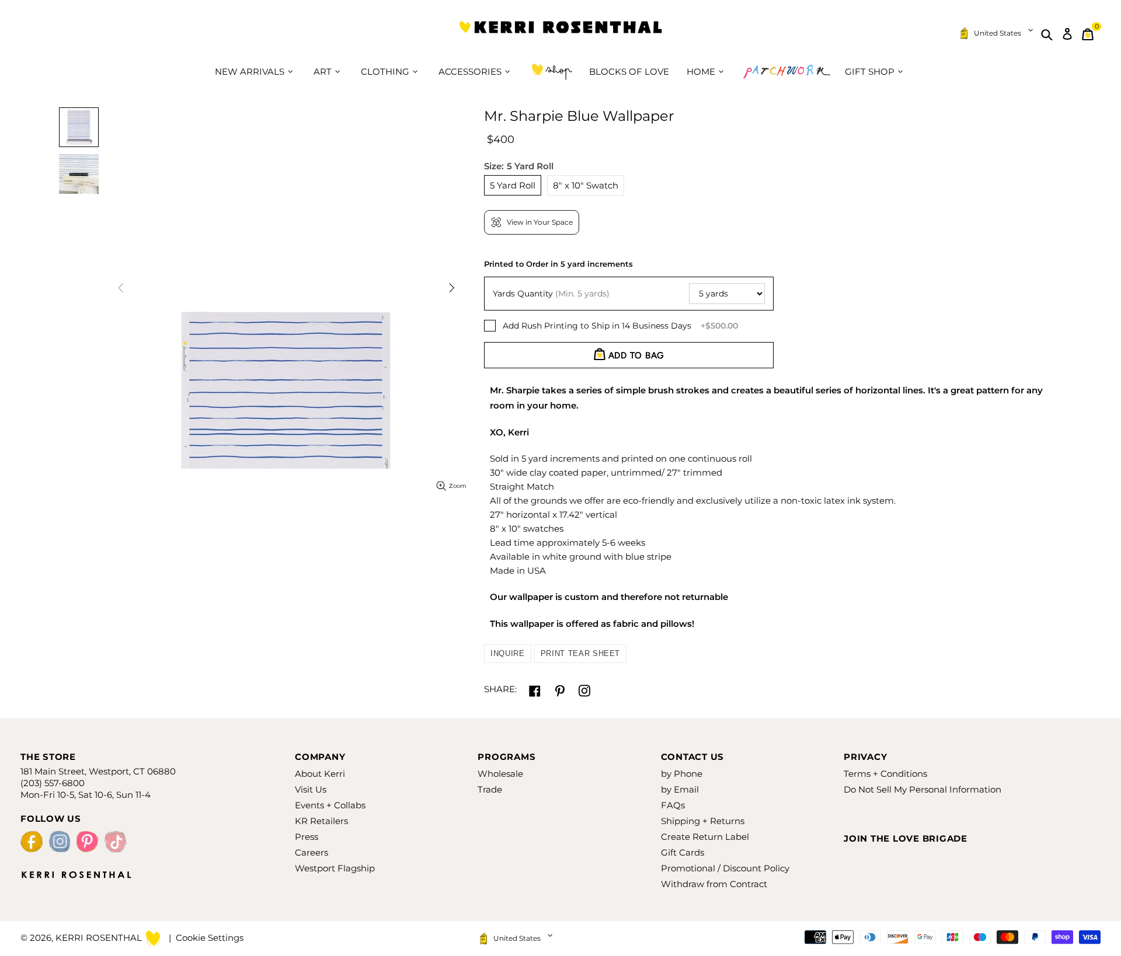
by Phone (681, 773)
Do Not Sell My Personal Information (922, 789)
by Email (680, 789)
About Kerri (320, 773)
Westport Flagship (335, 868)
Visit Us (310, 789)
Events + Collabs (330, 805)
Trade (490, 789)
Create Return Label (705, 836)
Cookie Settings (209, 937)
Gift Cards (682, 852)
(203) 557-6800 (52, 782)
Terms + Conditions (885, 773)
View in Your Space (540, 222)
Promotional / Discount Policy (725, 868)
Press (306, 836)
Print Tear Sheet (580, 653)
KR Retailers (321, 820)
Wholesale (500, 773)
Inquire (507, 653)
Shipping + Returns (702, 820)
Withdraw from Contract (714, 883)
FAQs (673, 805)
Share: (500, 689)
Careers (311, 852)
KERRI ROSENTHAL (560, 34)
